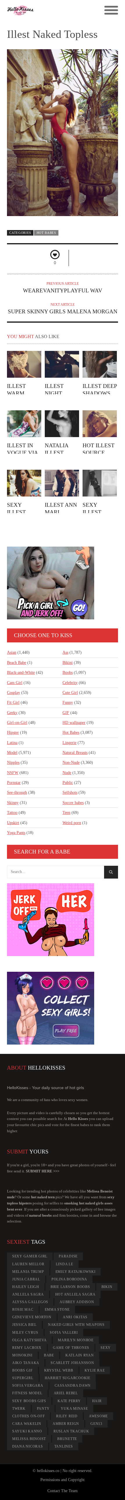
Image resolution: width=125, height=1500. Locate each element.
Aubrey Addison (77, 1302)
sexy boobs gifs (29, 1401)
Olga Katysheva (29, 1340)
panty (43, 1409)
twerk (19, 1409)
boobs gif (22, 1370)
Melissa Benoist (29, 1439)
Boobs (68, 672)
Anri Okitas (75, 1317)
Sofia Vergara (27, 1386)
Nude (67, 773)
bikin (106, 1287)
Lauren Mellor (28, 1264)
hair (97, 1401)
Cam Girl (14, 683)
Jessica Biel (24, 1325)
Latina (12, 743)
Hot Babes (46, 232)
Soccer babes (73, 803)
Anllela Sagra (28, 1294)
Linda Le (64, 1264)
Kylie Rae (95, 1370)
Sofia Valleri (64, 1333)
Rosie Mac (22, 1310)
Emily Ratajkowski (76, 1272)
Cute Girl (70, 692)
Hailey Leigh (25, 1287)
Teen (66, 812)
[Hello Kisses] (48, 10)
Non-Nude (71, 762)
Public (68, 782)
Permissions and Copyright (62, 1480)
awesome (98, 1416)
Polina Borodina (69, 1279)
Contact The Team (62, 1491)
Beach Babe (16, 662)
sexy (106, 1348)
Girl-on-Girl (17, 722)
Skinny (13, 803)
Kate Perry (69, 1401)
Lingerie (69, 743)
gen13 (96, 1424)
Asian (11, 652)
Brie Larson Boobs (70, 1287)
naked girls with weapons (76, 1325)
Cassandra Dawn (73, 1386)
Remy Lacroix (27, 1348)
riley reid (67, 1416)
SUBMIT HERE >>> (42, 1171)
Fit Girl (13, 702)
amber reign (66, 1424)
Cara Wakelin (26, 1424)
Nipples (13, 762)
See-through (17, 792)
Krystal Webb (58, 1370)
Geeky (12, 713)
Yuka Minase (74, 1409)
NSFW (12, 773)
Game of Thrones (71, 1348)
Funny (68, 702)
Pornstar (14, 782)
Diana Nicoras (27, 1446)
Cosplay (13, 692)
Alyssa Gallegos (30, 1302)
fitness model (27, 1393)
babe (49, 1355)
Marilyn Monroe (76, 1340)
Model (12, 752)
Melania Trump (28, 1272)
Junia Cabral (26, 1279)
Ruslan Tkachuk (71, 1431)
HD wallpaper (74, 722)
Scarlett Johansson (72, 1363)
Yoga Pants (16, 833)
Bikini (68, 662)
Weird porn (72, 823)
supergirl (22, 1378)
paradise (68, 1256)
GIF (66, 713)
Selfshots (70, 792)
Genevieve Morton (31, 1317)
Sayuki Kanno (27, 1431)
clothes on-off (28, 1416)
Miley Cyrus (25, 1333)
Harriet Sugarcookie (67, 1378)
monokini (22, 1355)
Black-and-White (21, 672)
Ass (65, 652)
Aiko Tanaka (25, 1363)
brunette (67, 1439)
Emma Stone (57, 1310)
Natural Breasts (75, 752)
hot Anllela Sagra (75, 1294)
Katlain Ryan (79, 1355)
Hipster (13, 732)
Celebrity (70, 683)
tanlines (63, 1446)
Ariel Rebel (66, 1393)
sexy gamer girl (29, 1256)
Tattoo (12, 812)
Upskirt (13, 823)
